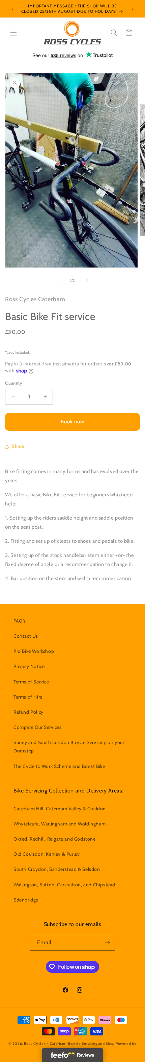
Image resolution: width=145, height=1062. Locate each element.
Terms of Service (31, 682)
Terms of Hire (27, 697)
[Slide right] (87, 280)
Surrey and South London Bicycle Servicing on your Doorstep (68, 746)
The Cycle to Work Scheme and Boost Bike (59, 766)
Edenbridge (25, 900)
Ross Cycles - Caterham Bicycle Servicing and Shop (69, 1043)
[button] (13, 32)
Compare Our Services (37, 727)
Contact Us (25, 636)
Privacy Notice (29, 666)
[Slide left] (57, 280)
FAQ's (19, 621)
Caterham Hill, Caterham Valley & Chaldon (59, 809)
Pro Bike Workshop (33, 651)
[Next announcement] (132, 8)
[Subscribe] (107, 943)
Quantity (13, 383)
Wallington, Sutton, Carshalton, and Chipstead (64, 885)
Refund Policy (28, 712)
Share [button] (18, 446)
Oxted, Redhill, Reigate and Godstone (54, 839)
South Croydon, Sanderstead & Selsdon (56, 869)
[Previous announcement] (12, 8)
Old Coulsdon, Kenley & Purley (46, 854)
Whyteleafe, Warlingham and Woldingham (59, 824)
